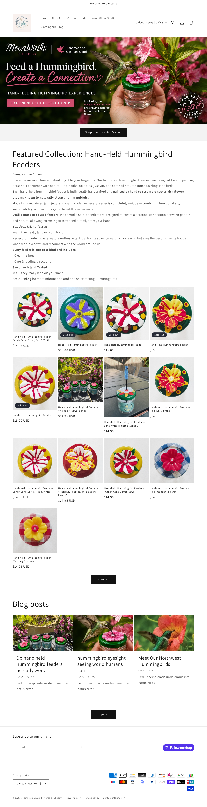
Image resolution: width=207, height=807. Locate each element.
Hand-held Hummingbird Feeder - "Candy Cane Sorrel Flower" (124, 490)
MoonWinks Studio (31, 797)
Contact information (114, 797)
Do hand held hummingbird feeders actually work (39, 664)
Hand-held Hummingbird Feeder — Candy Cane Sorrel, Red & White (33, 338)
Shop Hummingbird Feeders (103, 132)
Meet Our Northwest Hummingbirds (159, 661)
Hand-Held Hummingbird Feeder (77, 344)
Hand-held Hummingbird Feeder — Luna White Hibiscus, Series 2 (124, 424)
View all (103, 579)
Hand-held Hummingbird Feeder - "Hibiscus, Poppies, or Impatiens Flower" (78, 492)
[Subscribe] (80, 747)
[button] (173, 22)
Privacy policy (73, 797)
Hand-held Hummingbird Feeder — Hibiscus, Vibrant (170, 409)
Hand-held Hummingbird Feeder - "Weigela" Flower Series (78, 409)
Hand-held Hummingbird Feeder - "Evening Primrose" (32, 559)
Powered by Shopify (51, 797)
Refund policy (92, 797)
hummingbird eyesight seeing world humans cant (101, 664)
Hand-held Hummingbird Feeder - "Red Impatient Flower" (169, 490)
